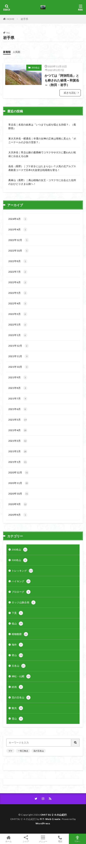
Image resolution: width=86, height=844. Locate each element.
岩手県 (24, 19)
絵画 (17, 686)
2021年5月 (17, 419)
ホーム (8, 841)
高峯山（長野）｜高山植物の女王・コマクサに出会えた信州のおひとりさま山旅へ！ (42, 182)
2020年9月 (17, 504)
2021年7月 (17, 398)
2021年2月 (17, 451)
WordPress (42, 823)
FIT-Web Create (50, 819)
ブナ (10, 751)
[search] (75, 743)
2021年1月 (17, 461)
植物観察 (19, 634)
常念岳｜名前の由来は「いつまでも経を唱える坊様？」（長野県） (42, 126)
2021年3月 (17, 440)
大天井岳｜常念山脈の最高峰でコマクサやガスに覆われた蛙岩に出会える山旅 (42, 154)
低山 (17, 623)
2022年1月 (17, 335)
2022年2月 (17, 324)
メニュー (43, 841)
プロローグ (20, 591)
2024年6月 (17, 218)
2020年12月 (18, 472)
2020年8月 (17, 514)
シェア (26, 841)
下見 (17, 612)
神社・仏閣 (21, 676)
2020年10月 (18, 493)
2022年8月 (17, 261)
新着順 (7, 51)
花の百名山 (20, 697)
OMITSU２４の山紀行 (53, 814)
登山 (17, 655)
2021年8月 (17, 387)
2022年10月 (17, 250)
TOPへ (77, 841)
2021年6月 (17, 409)
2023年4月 (17, 229)
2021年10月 (17, 366)
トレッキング (22, 570)
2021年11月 (17, 356)
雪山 (17, 718)
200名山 (35, 67)
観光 (17, 708)
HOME (10, 19)
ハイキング (21, 581)
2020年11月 (18, 483)
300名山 (19, 560)
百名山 (18, 665)
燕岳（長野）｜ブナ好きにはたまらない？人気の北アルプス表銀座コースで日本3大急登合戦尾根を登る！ (42, 168)
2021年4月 (17, 430)
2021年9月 (17, 377)
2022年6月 (17, 282)
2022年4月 (17, 303)
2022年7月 (17, 271)
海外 (17, 644)
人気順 (16, 51)
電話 (60, 841)
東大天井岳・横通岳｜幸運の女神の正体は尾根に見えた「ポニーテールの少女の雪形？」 (42, 140)
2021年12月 (17, 345)
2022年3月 (17, 314)
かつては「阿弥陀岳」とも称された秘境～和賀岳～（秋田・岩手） (62, 80)
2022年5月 (17, 292)
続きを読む (70, 92)
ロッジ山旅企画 (23, 602)
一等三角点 (23, 751)
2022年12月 (17, 240)
